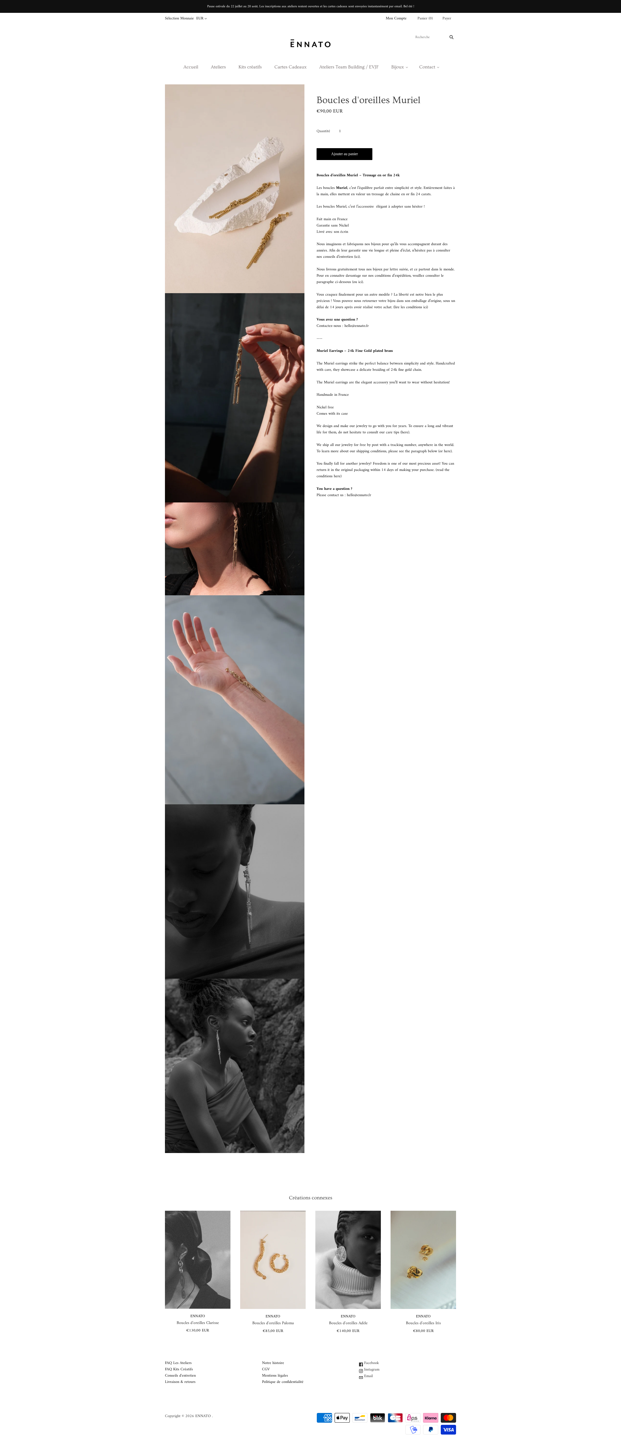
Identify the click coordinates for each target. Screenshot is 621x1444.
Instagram (371, 1369)
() (425, 18)
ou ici (357, 282)
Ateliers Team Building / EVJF (349, 67)
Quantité (323, 131)
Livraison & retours (180, 1382)
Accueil (190, 67)
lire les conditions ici (410, 307)
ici (357, 256)
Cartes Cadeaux (290, 67)
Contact (427, 67)
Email (368, 1376)
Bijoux (397, 67)
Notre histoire (273, 1363)
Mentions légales (275, 1375)
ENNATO (197, 1316)
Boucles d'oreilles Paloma (273, 1323)
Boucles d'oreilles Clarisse (198, 1323)
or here (445, 451)
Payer (446, 18)
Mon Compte (396, 18)
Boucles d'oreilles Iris (423, 1323)
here (404, 432)
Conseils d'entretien (180, 1375)
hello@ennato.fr (356, 326)
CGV (266, 1369)
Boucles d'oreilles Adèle (348, 1323)
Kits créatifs (250, 67)
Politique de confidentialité (282, 1382)
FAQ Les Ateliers (178, 1363)
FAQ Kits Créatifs (179, 1369)
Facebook (371, 1363)
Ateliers (218, 67)
